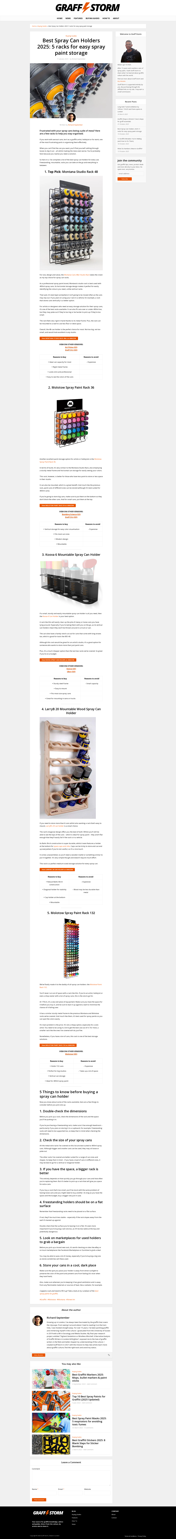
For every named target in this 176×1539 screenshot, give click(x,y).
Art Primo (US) (71, 347)
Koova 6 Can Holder (50, 616)
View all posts (38, 1355)
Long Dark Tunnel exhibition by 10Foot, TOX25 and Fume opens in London (130, 109)
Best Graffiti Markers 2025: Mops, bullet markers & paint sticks (89, 1377)
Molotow (52, 1299)
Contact (114, 1518)
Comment (36, 1469)
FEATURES (78, 18)
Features (75, 1518)
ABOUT (116, 18)
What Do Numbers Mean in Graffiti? (130, 149)
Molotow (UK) (71, 1054)
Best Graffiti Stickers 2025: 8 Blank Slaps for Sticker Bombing (88, 1443)
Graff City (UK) (71, 350)
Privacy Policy (142, 1536)
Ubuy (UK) (71, 671)
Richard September (78, 59)
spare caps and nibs (62, 846)
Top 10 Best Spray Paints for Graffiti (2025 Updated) (88, 1398)
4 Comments (88, 1428)
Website (87, 1489)
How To (74, 1521)
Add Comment (92, 1384)
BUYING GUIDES (92, 18)
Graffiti (44, 1299)
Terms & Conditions (131, 1536)
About (114, 1514)
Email (61, 1489)
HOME (59, 18)
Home (34, 26)
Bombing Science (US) (71, 514)
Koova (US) (71, 669)
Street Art (71, 1299)
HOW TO (106, 18)
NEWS (68, 18)
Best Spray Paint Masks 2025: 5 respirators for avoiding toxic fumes (89, 1421)
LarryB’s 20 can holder (55, 826)
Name (35, 1489)
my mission (121, 81)
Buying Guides (42, 26)
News (74, 1524)
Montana (61, 1299)
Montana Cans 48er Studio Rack (77, 275)
